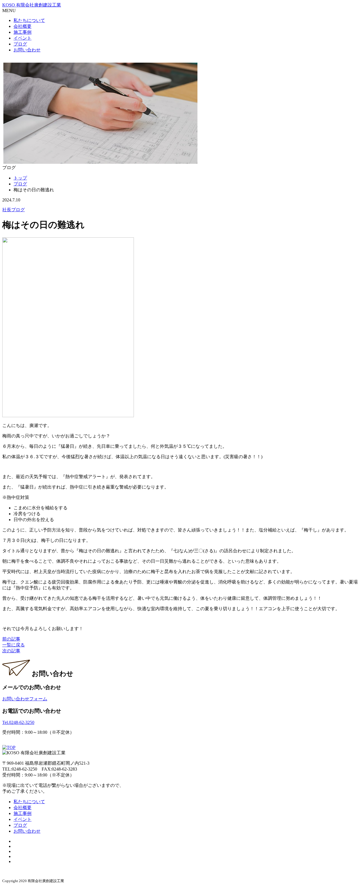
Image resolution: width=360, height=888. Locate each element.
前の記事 (11, 639)
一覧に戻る (13, 644)
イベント (23, 38)
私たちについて (29, 20)
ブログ (20, 44)
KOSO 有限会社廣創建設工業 (31, 5)
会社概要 (23, 26)
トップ (20, 178)
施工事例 (23, 32)
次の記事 (11, 650)
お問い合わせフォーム (24, 698)
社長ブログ (13, 209)
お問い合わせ (27, 49)
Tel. (18, 722)
